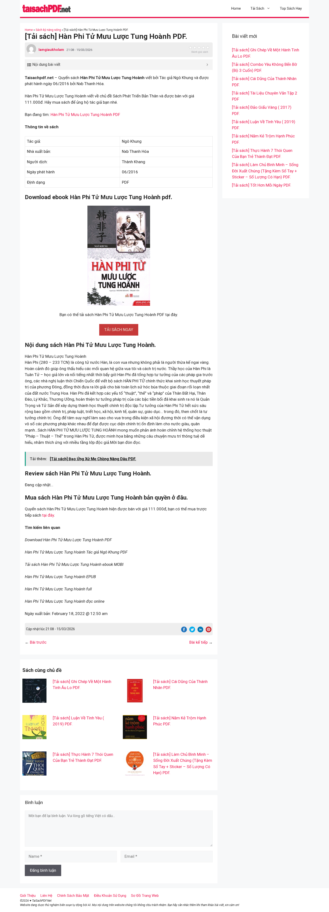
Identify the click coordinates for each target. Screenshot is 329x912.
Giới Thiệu (28, 895)
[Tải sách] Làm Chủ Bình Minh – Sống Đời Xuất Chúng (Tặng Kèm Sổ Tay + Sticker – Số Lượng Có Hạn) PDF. (265, 170)
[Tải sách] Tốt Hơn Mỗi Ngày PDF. (261, 185)
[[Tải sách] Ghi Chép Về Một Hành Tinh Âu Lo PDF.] (34, 699)
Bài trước (38, 642)
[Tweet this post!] (192, 630)
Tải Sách (257, 8)
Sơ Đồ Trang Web (145, 895)
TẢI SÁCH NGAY (118, 329)
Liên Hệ (46, 895)
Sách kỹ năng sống (48, 30)
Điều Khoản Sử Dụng (110, 895)
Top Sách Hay (291, 8)
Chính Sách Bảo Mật (73, 895)
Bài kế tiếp (198, 642)
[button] (118, 329)
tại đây (48, 515)
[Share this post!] (184, 630)
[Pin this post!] (208, 630)
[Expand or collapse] (207, 65)
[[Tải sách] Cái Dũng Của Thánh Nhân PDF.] (135, 699)
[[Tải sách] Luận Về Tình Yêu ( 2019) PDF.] (34, 735)
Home (236, 8)
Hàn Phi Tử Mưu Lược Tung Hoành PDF (85, 114)
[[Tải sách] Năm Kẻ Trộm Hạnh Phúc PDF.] (135, 735)
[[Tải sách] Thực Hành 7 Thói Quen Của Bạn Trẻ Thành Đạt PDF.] (34, 772)
